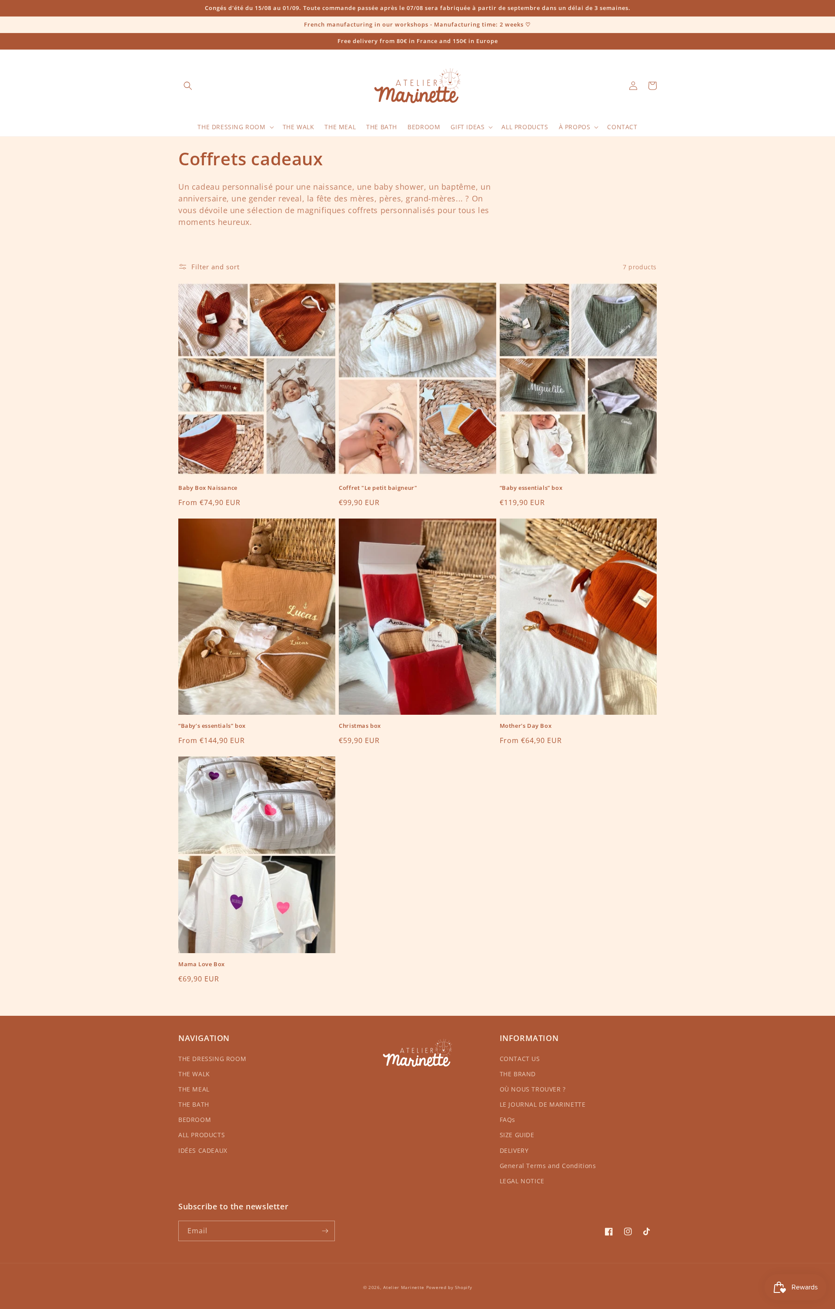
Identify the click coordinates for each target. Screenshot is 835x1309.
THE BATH (193, 1104)
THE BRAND (518, 1074)
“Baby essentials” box (531, 488)
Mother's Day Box (526, 726)
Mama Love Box (201, 964)
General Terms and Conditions (548, 1166)
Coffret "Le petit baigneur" (378, 488)
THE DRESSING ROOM (212, 1059)
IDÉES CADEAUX (202, 1150)
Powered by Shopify (449, 1287)
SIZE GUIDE (517, 1135)
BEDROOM (194, 1119)
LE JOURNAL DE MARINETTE (543, 1104)
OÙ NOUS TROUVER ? (533, 1089)
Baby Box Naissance (207, 488)
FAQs (507, 1119)
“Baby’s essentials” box (212, 726)
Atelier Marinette (403, 1287)
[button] (187, 85)
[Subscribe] (324, 1231)
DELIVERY (514, 1150)
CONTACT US (520, 1059)
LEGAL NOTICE (522, 1181)
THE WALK (194, 1074)
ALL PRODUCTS (201, 1135)
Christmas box (360, 726)
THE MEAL (194, 1089)
